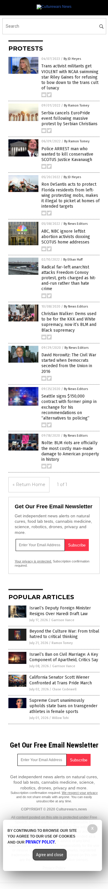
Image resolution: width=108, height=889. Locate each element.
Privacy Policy (40, 842)
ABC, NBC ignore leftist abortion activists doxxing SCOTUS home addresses (65, 237)
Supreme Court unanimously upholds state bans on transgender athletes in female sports (63, 706)
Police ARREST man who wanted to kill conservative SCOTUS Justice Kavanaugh (67, 154)
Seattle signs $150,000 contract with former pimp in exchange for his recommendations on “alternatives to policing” (69, 407)
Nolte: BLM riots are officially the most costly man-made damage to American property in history (70, 451)
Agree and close (49, 854)
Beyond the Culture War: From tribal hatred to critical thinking (64, 634)
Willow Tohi (60, 718)
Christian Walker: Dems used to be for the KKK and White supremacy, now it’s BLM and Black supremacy (68, 322)
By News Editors (76, 224)
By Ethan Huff (72, 260)
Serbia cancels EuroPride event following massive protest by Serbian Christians (69, 118)
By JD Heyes (72, 59)
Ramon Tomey (62, 643)
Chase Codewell (64, 689)
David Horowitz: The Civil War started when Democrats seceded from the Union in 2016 (68, 363)
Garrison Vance (62, 620)
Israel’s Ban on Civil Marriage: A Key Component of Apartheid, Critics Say (63, 657)
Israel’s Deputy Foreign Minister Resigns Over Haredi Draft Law (60, 611)
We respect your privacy (80, 793)
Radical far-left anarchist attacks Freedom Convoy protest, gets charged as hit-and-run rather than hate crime (68, 278)
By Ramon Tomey (76, 105)
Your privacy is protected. (33, 561)
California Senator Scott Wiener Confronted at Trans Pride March (60, 680)
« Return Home (29, 484)
